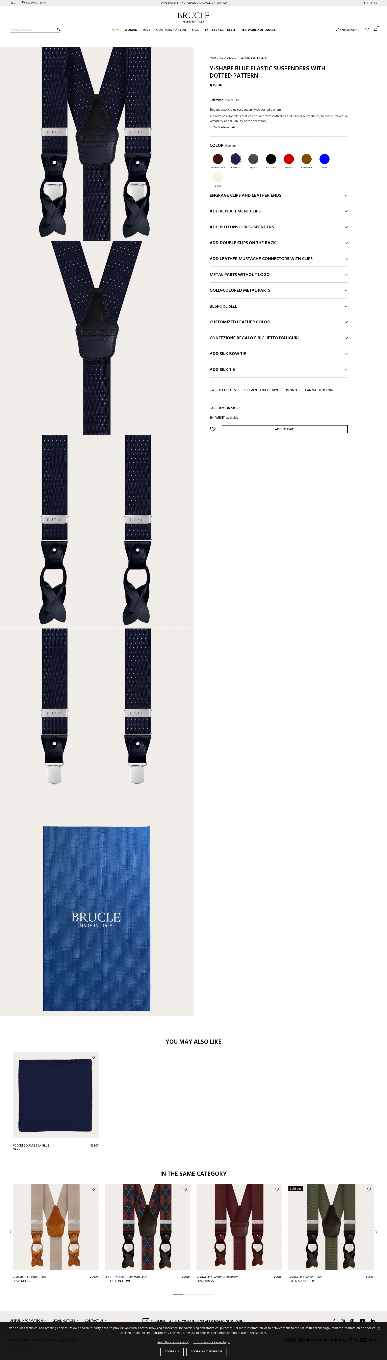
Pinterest (352, 1321)
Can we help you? (319, 390)
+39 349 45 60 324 (36, 3)
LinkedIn (373, 1321)
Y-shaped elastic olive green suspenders (305, 1279)
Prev (10, 1231)
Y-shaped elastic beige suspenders (30, 1279)
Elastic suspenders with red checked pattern (126, 1279)
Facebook (334, 1321)
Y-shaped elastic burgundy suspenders (217, 1279)
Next (376, 1231)
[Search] (58, 29)
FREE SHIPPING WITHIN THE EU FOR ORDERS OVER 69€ (194, 3)
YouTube (362, 1321)
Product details (223, 390)
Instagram (343, 1321)
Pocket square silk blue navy (31, 1147)
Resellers (369, 3)
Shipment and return (261, 390)
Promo (291, 390)
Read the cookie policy (173, 1342)
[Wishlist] (367, 29)
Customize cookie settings (212, 1342)
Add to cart (285, 429)
